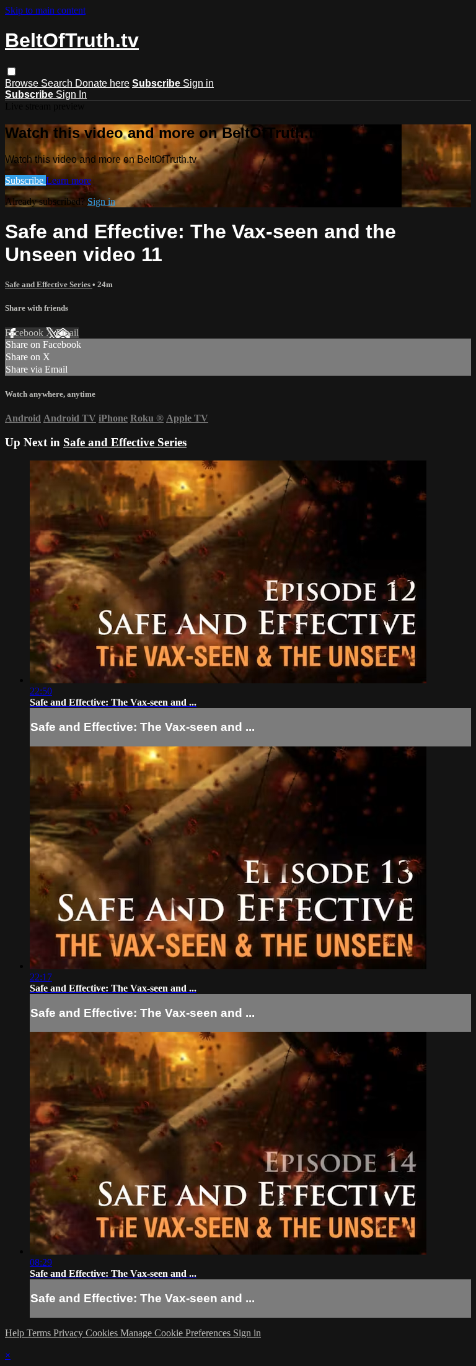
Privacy (69, 1333)
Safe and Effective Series (48, 284)
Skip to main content (45, 10)
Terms (40, 1333)
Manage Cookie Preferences (176, 1333)
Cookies (103, 1333)
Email (67, 332)
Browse (23, 83)
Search (58, 83)
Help (16, 1333)
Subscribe (25, 180)
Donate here (102, 83)
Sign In (71, 94)
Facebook (25, 332)
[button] (11, 71)
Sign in (198, 83)
